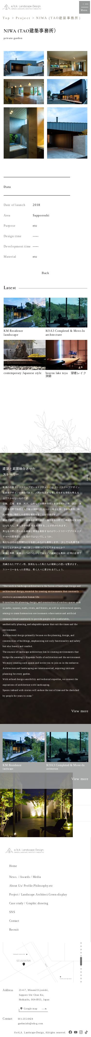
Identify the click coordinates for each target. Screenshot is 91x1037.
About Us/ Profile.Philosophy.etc (31, 885)
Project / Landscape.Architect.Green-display (38, 894)
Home (16, 866)
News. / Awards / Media (25, 877)
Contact (14, 921)
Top (6, 18)
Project (23, 18)
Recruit (14, 929)
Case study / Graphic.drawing (28, 903)
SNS (12, 912)
